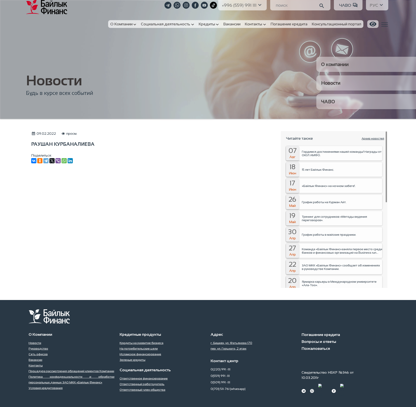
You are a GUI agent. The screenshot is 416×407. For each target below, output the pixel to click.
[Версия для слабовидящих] (373, 24)
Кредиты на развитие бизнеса (141, 343)
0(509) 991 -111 (220, 382)
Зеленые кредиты (132, 360)
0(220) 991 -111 (220, 369)
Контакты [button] (253, 24)
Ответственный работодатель (142, 384)
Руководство (38, 348)
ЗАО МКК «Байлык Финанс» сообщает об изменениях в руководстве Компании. (341, 267)
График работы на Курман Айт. (324, 202)
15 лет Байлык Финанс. (318, 169)
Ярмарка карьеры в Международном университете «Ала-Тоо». (339, 283)
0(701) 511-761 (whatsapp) (228, 389)
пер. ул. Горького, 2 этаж (228, 348)
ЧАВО (345, 5)
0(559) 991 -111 (220, 376)
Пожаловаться (316, 348)
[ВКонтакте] (33, 160)
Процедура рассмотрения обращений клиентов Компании (71, 371)
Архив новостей (373, 138)
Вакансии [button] (231, 24)
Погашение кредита (321, 334)
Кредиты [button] (207, 24)
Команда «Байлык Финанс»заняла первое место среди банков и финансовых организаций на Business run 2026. (342, 250)
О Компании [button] (121, 24)
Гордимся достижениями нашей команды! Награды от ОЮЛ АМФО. (342, 153)
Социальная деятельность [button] (165, 24)
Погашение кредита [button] (289, 24)
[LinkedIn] (70, 160)
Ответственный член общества (142, 389)
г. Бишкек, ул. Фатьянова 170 (231, 343)
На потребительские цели (139, 348)
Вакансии (35, 360)
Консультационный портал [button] (336, 24)
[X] (52, 160)
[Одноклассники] (39, 160)
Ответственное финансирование (144, 378)
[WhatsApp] (64, 160)
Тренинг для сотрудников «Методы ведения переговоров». (334, 218)
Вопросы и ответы (319, 341)
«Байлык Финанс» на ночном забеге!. (329, 186)
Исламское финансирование (140, 354)
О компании (335, 64)
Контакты (36, 365)
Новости (330, 83)
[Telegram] (46, 160)
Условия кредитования (46, 388)
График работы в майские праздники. (329, 234)
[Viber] (58, 160)
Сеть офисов (38, 354)
